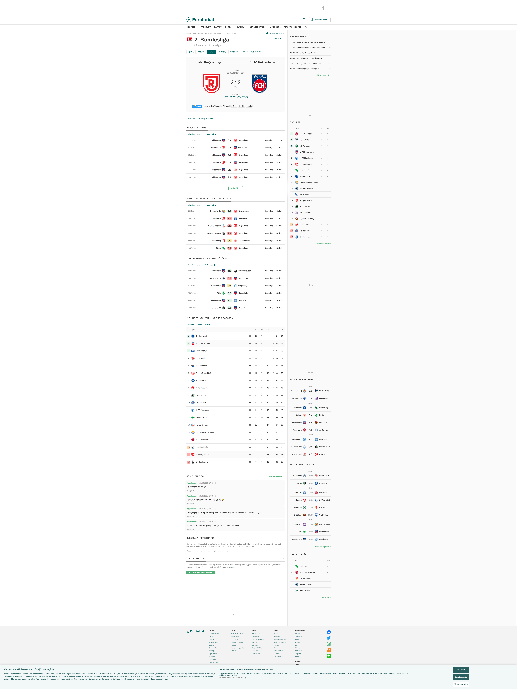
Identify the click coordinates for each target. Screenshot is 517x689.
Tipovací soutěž (292, 27)
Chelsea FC (256, 636)
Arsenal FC (256, 633)
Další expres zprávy (323, 75)
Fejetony (276, 645)
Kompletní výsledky (323, 547)
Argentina (298, 654)
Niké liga (211, 651)
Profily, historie (278, 651)
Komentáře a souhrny (281, 639)
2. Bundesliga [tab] (210, 134)
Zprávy (191, 52)
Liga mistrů (212, 659)
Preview (191, 119)
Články (276, 630)
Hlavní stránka (191, 33)
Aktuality (276, 633)
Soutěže (190, 27)
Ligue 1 (211, 645)
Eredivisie (212, 656)
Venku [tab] (207, 325)
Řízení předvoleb (461, 684)
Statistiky (222, 52)
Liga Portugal (213, 654)
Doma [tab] (199, 325)
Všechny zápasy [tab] (194, 134)
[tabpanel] (235, 164)
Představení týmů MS (237, 633)
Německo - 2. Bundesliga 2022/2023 (217, 33)
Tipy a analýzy (278, 656)
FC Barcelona (256, 651)
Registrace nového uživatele (200, 572)
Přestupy (206, 27)
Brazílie (297, 656)
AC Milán (255, 642)
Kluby (228, 27)
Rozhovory (277, 654)
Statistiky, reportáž (205, 119)
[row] (235, 140)
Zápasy (218, 27)
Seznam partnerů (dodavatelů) (232, 678)
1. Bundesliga (213, 642)
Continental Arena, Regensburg (236, 97)
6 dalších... (235, 188)
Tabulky (201, 52)
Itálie (296, 645)
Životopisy (277, 648)
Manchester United (258, 639)
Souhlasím (461, 670)
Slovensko (298, 636)
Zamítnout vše (461, 677)
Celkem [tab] (191, 325)
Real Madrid (256, 654)
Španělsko (298, 651)
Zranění (233, 651)
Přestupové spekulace (238, 648)
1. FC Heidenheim (262, 62)
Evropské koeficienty (237, 642)
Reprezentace (257, 27)
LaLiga (211, 636)
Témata (233, 630)
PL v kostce (234, 639)
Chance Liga (213, 648)
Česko (297, 633)
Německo (298, 648)
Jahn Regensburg (208, 62)
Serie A (211, 639)
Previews (277, 636)
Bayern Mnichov (257, 648)
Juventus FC (256, 645)
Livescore (275, 27)
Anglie (297, 639)
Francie (297, 642)
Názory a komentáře (280, 642)
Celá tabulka (326, 597)
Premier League (214, 633)
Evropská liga (213, 662)
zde (233, 567)
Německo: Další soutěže (252, 52)
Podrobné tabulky (323, 244)
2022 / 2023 (276, 38)
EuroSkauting (235, 636)
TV (306, 27)
